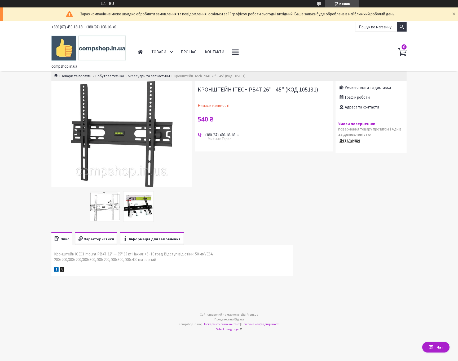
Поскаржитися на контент (221, 324)
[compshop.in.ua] (88, 47)
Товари (158, 51)
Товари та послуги (76, 75)
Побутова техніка (109, 75)
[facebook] (56, 270)
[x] (62, 270)
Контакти (214, 51)
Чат (440, 347)
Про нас (188, 51)
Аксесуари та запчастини (149, 75)
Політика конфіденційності (260, 324)
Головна (140, 51)
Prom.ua (252, 314)
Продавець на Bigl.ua (229, 319)
